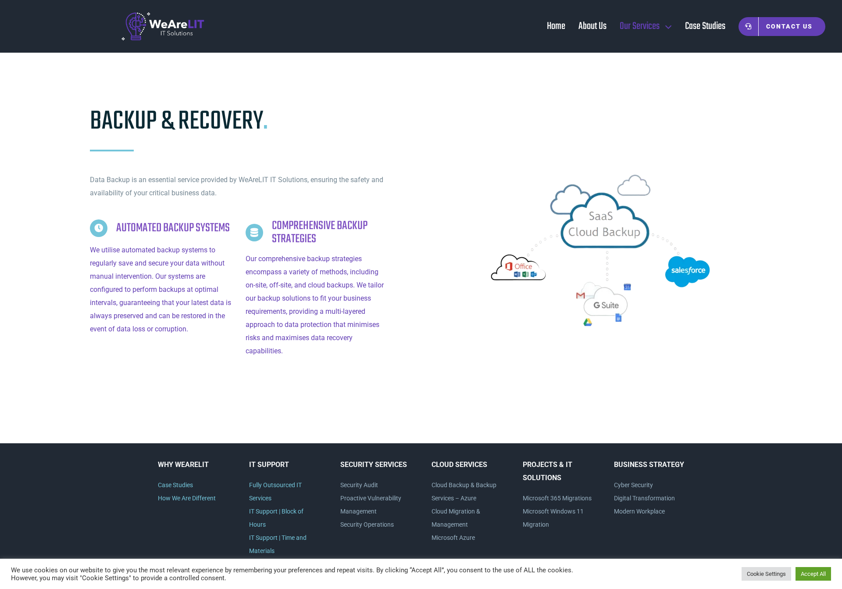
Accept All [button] (813, 574)
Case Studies (175, 484)
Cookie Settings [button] (766, 574)
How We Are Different (187, 498)
